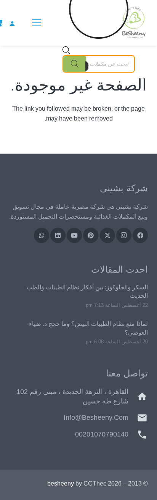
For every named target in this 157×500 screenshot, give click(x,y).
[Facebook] (140, 235)
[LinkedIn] (58, 235)
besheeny (60, 483)
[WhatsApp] (41, 235)
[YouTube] (74, 235)
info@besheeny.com (96, 417)
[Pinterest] (90, 235)
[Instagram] (123, 235)
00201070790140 (101, 434)
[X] (107, 235)
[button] (35, 22)
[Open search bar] (66, 52)
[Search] (74, 64)
